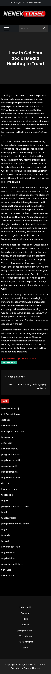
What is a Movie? (16, 376)
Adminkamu (9, 358)
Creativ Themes (32, 668)
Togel (25, 618)
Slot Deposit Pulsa (10, 414)
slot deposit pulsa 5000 (13, 431)
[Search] (44, 28)
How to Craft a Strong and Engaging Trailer (27, 386)
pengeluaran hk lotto (12, 564)
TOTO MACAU (25, 641)
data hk (25, 624)
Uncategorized (9, 362)
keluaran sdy (7, 575)
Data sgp (25, 613)
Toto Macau (25, 636)
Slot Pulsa (6, 569)
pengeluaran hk (25, 630)
